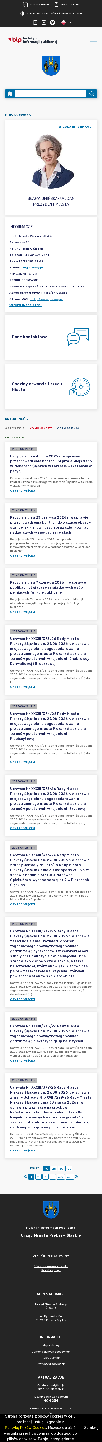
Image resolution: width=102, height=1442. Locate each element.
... (52, 1177)
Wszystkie (15, 428)
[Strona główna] (10, 93)
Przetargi (14, 437)
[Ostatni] (76, 1177)
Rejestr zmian (51, 1357)
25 (54, 1168)
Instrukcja (70, 4)
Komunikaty (41, 428)
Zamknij (91, 1427)
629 (60, 1177)
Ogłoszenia (68, 428)
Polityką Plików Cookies (25, 1427)
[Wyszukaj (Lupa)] (91, 93)
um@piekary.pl (32, 267)
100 (68, 1168)
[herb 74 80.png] (51, 66)
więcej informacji (76, 126)
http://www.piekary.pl (46, 299)
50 (61, 1168)
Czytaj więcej (22, 490)
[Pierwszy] (26, 1177)
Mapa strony (40, 4)
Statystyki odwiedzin (51, 1364)
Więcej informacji (25, 305)
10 (46, 1168)
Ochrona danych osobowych (51, 1351)
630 (70, 1177)
